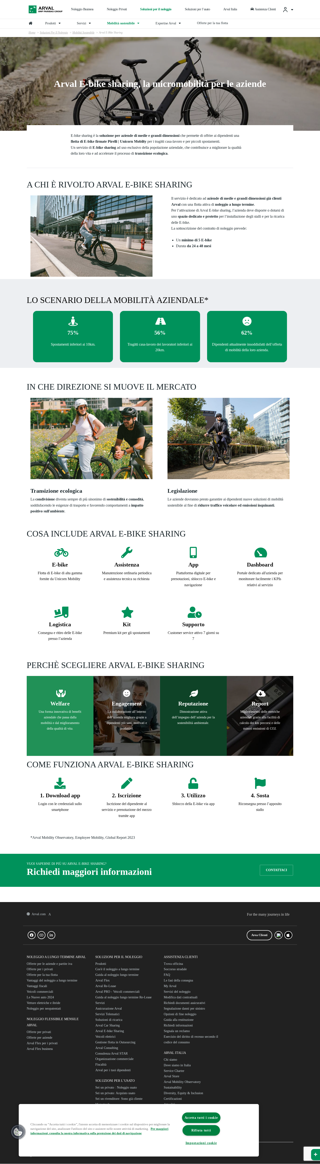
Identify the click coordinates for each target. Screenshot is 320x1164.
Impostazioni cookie (201, 1143)
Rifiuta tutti (201, 1130)
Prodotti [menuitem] (51, 23)
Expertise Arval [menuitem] (166, 23)
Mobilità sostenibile (83, 32)
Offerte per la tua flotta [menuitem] (212, 23)
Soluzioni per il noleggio (155, 9)
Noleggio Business (82, 9)
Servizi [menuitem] (82, 23)
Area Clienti (259, 935)
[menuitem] (288, 9)
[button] (18, 1131)
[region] (139, 1130)
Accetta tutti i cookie (201, 1117)
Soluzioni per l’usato (197, 9)
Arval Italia (230, 9)
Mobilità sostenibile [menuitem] (121, 23)
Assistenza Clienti (265, 9)
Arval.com (39, 914)
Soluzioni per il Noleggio (54, 32)
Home (32, 32)
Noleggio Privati (117, 9)
